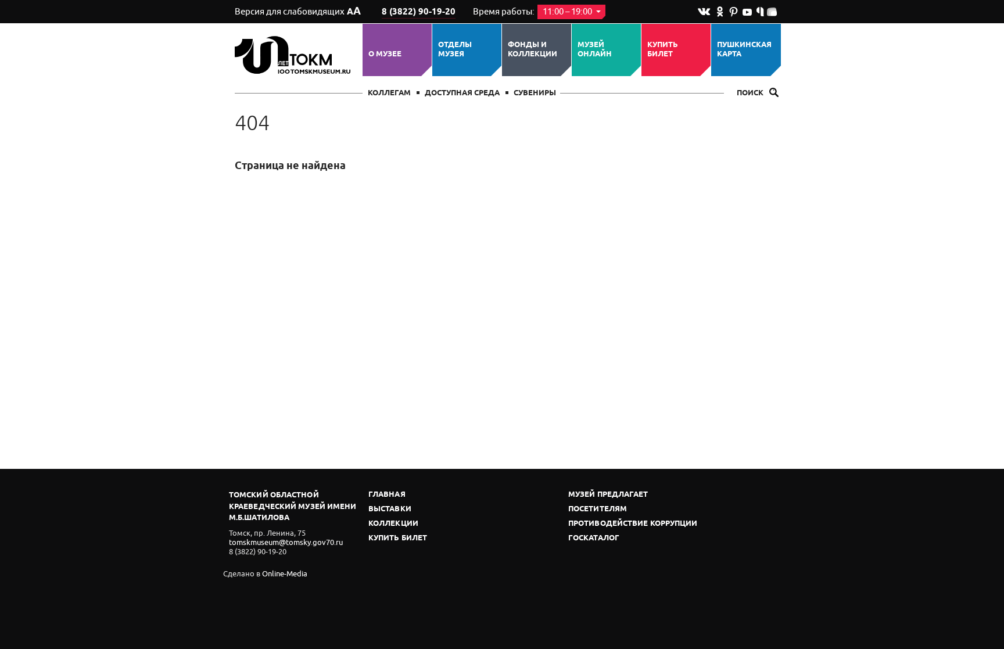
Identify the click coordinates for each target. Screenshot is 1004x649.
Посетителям (597, 509)
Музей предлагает (608, 495)
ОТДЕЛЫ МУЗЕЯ (455, 49)
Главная (387, 495)
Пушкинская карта (744, 49)
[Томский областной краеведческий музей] (294, 54)
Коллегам (389, 93)
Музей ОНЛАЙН (595, 49)
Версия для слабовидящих (298, 12)
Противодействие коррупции (633, 524)
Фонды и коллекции (532, 49)
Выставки (389, 509)
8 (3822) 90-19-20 (419, 12)
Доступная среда (462, 93)
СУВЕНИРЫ (535, 93)
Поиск (751, 93)
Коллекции (393, 524)
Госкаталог (593, 538)
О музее (384, 54)
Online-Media (284, 574)
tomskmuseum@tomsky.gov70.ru (286, 542)
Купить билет (662, 49)
